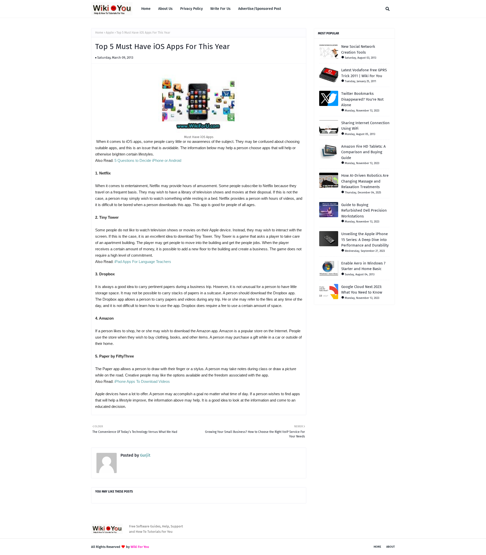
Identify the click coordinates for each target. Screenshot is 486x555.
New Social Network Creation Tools (358, 49)
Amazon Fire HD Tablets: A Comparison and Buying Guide (363, 152)
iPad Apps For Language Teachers (142, 261)
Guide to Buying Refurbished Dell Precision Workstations (364, 210)
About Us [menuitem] (165, 9)
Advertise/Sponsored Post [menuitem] (259, 9)
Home (99, 32)
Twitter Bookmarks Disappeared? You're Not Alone (362, 99)
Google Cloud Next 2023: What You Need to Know (361, 289)
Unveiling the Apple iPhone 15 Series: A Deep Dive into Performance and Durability (365, 240)
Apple (110, 32)
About (390, 546)
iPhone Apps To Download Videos (142, 381)
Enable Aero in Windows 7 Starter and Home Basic (363, 266)
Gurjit (144, 455)
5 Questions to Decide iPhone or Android (147, 160)
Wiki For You (140, 547)
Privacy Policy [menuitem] (191, 9)
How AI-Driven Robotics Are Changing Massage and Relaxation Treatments (365, 181)
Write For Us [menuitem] (220, 9)
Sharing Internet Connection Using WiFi (365, 126)
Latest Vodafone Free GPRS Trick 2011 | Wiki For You (364, 73)
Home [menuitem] (146, 9)
